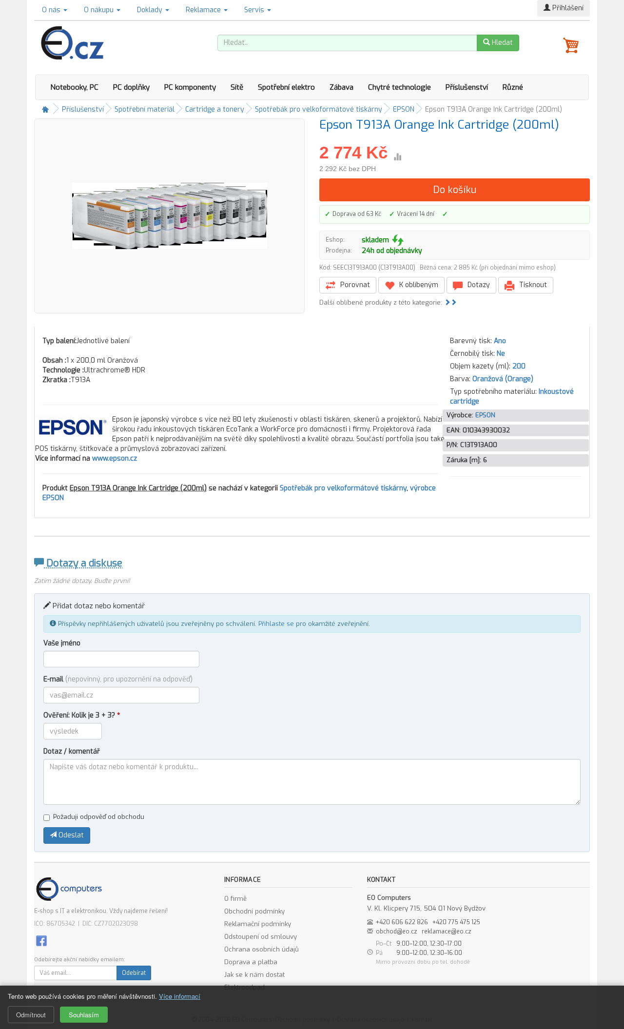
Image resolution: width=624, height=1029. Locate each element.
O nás (52, 10)
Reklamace (204, 10)
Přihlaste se (276, 624)
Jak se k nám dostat (254, 975)
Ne (501, 353)
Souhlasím (84, 1014)
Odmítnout (31, 1014)
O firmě (235, 898)
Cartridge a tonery (214, 109)
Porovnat (354, 285)
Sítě (237, 87)
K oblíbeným (417, 285)
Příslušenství (467, 87)
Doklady (150, 10)
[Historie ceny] (397, 157)
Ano (500, 341)
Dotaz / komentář (71, 751)
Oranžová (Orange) (502, 379)
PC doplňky (131, 87)
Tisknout (532, 285)
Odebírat (134, 973)
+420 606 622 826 (402, 922)
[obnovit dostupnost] (398, 240)
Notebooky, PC (74, 87)
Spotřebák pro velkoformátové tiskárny (318, 109)
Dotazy (478, 285)
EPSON (403, 109)
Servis (255, 10)
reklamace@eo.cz (446, 931)
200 (519, 366)
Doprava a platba (250, 962)
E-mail (118, 679)
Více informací (179, 996)
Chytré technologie (399, 87)
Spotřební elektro (286, 87)
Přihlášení (567, 8)
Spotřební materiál (145, 109)
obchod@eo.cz (396, 931)
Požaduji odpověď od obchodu (98, 817)
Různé (513, 87)
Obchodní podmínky (254, 911)
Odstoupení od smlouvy (260, 936)
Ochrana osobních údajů (261, 949)
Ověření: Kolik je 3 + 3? (81, 715)
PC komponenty (190, 87)
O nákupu (100, 10)
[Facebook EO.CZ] (41, 940)
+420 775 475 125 (456, 922)
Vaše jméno (61, 643)
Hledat (501, 42)
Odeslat (70, 835)
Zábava (341, 87)
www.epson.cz (114, 458)
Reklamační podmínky (257, 924)
